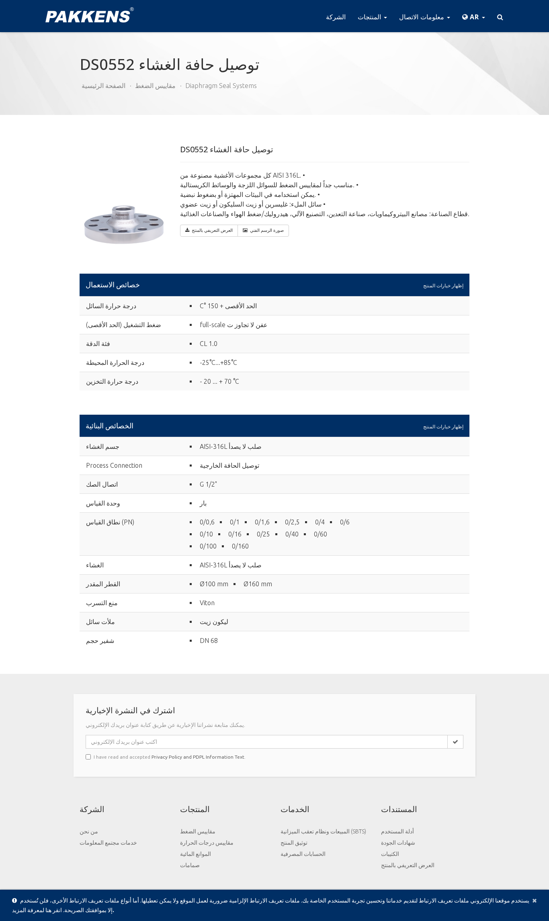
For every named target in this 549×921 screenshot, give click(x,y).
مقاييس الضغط (155, 85)
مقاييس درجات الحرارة (207, 842)
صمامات (190, 865)
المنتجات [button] (370, 16)
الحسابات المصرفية (303, 854)
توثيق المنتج (294, 842)
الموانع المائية (195, 854)
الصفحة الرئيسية (103, 85)
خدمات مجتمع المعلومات (108, 842)
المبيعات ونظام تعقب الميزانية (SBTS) (323, 831)
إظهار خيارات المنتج (443, 285)
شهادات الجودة (398, 842)
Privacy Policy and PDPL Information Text (198, 756)
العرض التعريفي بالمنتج (407, 865)
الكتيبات (390, 854)
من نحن (89, 831)
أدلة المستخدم (397, 831)
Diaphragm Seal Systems (221, 85)
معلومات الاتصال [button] (422, 16)
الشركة (336, 16)
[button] (473, 16)
